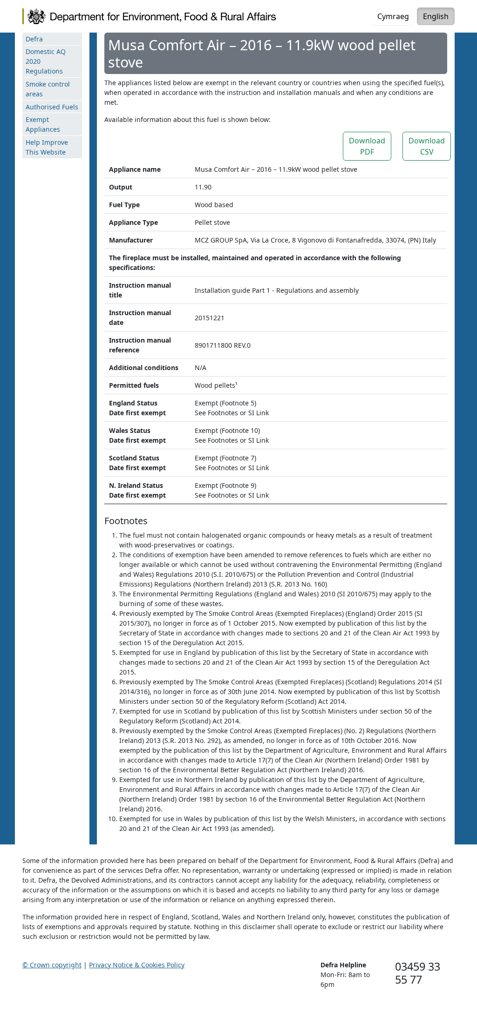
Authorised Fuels (52, 106)
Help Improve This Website (47, 147)
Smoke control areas (48, 89)
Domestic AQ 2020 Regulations (46, 61)
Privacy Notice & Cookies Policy (136, 964)
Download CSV (427, 146)
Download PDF (367, 146)
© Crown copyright (52, 964)
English (436, 16)
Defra (34, 38)
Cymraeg (393, 16)
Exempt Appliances (43, 124)
